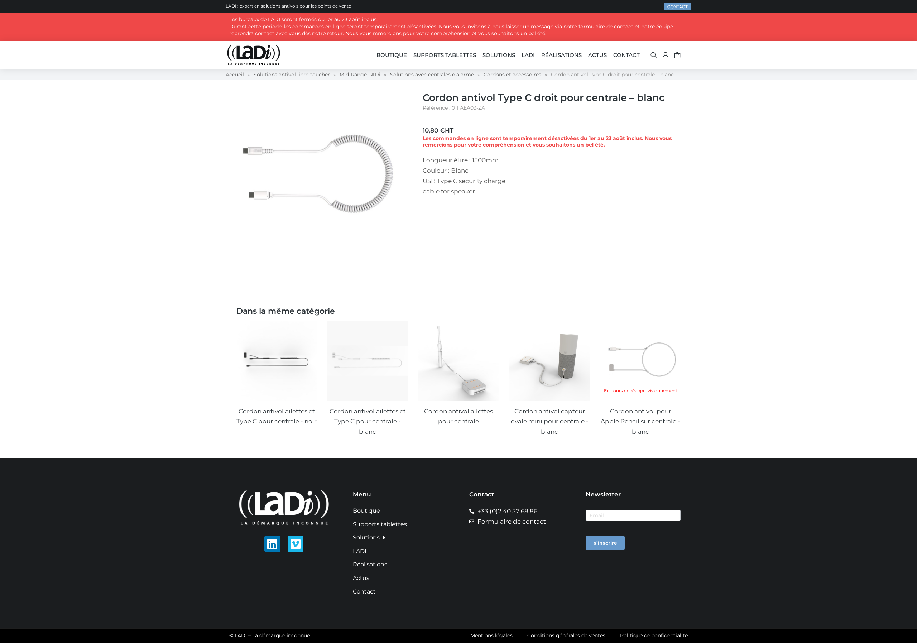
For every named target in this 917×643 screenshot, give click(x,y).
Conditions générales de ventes (566, 635)
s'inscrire (605, 543)
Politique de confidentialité (654, 635)
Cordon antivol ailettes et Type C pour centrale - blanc (368, 422)
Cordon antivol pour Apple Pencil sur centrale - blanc (640, 422)
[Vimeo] (296, 544)
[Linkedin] (272, 544)
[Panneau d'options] (677, 55)
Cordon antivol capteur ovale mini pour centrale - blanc (550, 422)
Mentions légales (491, 635)
